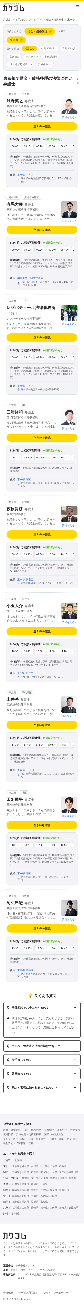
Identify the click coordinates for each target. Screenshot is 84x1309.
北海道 (18, 1160)
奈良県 (53, 1189)
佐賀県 (25, 1207)
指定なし (29, 48)
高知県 (44, 1201)
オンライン (32, 56)
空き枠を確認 (42, 126)
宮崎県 (62, 1207)
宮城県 (34, 1166)
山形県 (53, 1166)
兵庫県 (44, 1189)
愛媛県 (34, 1201)
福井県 (53, 1178)
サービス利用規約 (28, 1292)
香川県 (25, 1201)
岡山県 (34, 1195)
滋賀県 (16, 1189)
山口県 (53, 1195)
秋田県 (44, 1166)
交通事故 (49, 1130)
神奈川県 (73, 1172)
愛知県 (34, 1184)
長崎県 (34, 1207)
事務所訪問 (50, 56)
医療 (31, 1143)
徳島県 (16, 1201)
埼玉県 (44, 1172)
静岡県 (25, 1184)
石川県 (44, 1178)
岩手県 (25, 1166)
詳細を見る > (69, 117)
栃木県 (25, 1172)
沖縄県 (16, 1213)
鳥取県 (16, 1195)
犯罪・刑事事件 (37, 1138)
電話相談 (14, 56)
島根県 (25, 1195)
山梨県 (63, 1178)
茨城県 (16, 1172)
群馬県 (34, 1172)
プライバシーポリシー (56, 1292)
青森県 (16, 1166)
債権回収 (8, 1134)
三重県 (44, 1184)
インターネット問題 (14, 1138)
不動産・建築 (56, 1138)
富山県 (35, 1178)
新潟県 (25, 1178)
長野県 (72, 1178)
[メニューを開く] (77, 6)
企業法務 (72, 1138)
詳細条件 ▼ (44, 64)
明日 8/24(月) (69, 48)
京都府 (25, 1189)
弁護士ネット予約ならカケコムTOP (22, 19)
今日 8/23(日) (48, 48)
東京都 (62, 1172)
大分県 (53, 1207)
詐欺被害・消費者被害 (28, 1134)
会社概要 (8, 1292)
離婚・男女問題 (11, 1130)
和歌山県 (64, 1189)
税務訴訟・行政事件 (14, 1143)
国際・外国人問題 (54, 1134)
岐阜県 (16, 1184)
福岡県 (16, 1207)
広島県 (44, 1195)
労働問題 (75, 1130)
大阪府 (34, 1189)
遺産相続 (62, 1130)
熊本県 (44, 1207)
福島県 (62, 1166)
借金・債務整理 (54, 19)
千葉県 (53, 1172)
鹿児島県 (73, 1207)
